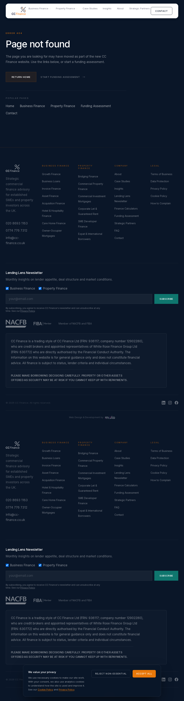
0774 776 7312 (16, 230)
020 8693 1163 (17, 223)
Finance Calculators (126, 208)
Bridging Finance (88, 176)
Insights (107, 8)
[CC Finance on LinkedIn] (163, 402)
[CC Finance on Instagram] (170, 402)
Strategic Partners (139, 8)
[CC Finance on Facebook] (176, 402)
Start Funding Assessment (60, 77)
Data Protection (160, 181)
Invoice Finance (51, 188)
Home (10, 106)
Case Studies (90, 8)
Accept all (144, 673)
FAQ (116, 230)
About (120, 8)
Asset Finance (50, 195)
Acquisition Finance (53, 203)
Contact (161, 11)
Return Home (21, 77)
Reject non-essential (111, 673)
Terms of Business (161, 174)
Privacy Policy (159, 188)
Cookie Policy (159, 195)
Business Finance (38, 8)
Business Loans (51, 181)
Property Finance (65, 8)
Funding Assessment (96, 106)
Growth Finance (51, 174)
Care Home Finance (54, 223)
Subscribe (166, 298)
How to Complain (161, 203)
